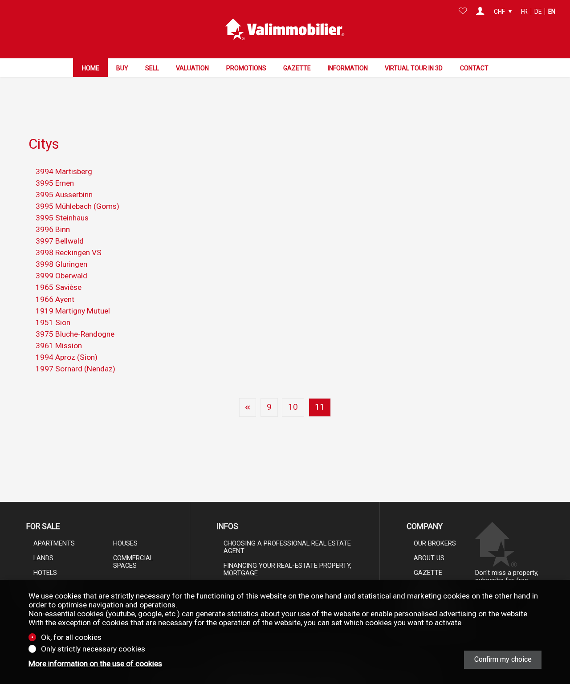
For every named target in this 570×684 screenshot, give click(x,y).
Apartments (54, 543)
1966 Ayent (55, 299)
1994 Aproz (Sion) (67, 357)
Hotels (45, 573)
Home (90, 68)
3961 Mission (59, 345)
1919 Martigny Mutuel (73, 310)
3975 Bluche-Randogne (75, 334)
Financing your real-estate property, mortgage (287, 569)
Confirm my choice (503, 659)
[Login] (480, 11)
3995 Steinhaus (62, 217)
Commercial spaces (133, 562)
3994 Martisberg (64, 171)
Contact (474, 68)
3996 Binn (53, 229)
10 (293, 407)
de (538, 11)
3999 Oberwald (61, 275)
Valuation (192, 68)
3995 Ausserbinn (64, 194)
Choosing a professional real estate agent (287, 547)
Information (348, 68)
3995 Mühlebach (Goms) (77, 206)
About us (429, 558)
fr (524, 11)
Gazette (297, 68)
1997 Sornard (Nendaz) (75, 368)
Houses (125, 543)
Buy (122, 68)
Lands (43, 558)
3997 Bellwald (60, 240)
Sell (152, 68)
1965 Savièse (58, 287)
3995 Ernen (55, 183)
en (551, 11)
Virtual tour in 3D (414, 68)
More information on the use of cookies (95, 663)
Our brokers (435, 543)
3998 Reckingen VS (69, 252)
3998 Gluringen (61, 264)
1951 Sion (53, 322)
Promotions (246, 68)
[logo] (285, 29)
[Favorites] (463, 11)
